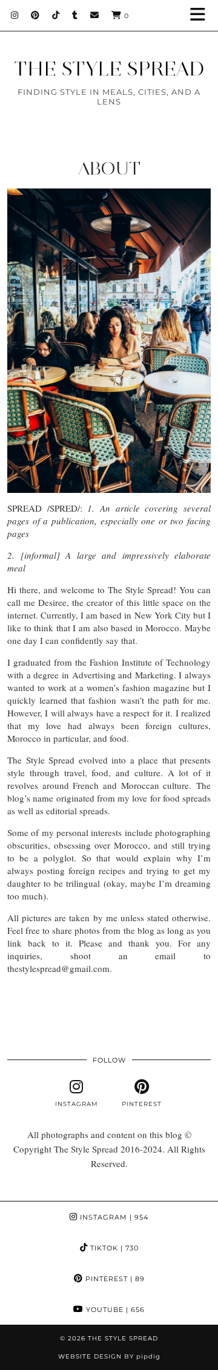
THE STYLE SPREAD (109, 68)
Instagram (113, 1217)
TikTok (113, 1248)
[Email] (94, 15)
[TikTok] (56, 15)
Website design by (109, 1356)
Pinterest (114, 1279)
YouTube (114, 1309)
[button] (201, 15)
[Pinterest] (35, 15)
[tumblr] (75, 15)
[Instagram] (15, 15)
